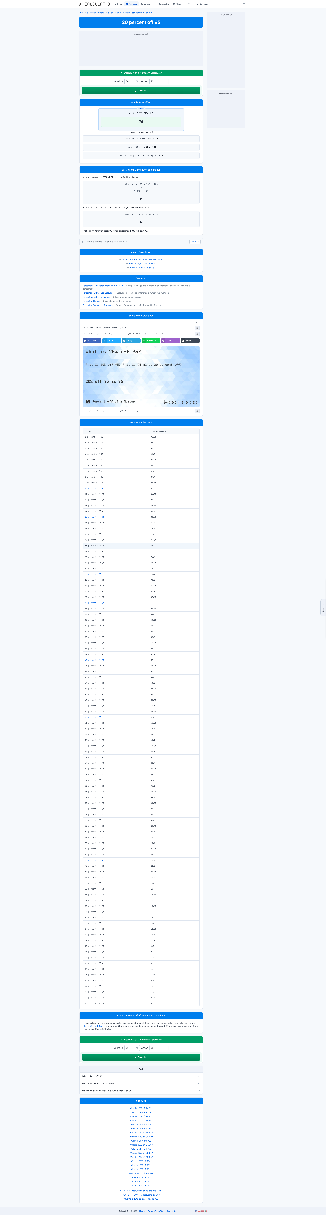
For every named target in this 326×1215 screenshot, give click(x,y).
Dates (119, 4)
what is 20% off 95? (92, 1026)
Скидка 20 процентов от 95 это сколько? (141, 1190)
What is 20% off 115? (141, 1181)
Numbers (133, 4)
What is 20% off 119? (141, 1185)
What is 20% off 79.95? (141, 1116)
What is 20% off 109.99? (141, 1173)
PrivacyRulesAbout (156, 1211)
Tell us (195, 242)
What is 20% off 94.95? (141, 1145)
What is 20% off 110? (141, 1177)
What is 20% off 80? (141, 1124)
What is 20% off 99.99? (141, 1157)
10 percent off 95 (94, 488)
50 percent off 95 (94, 717)
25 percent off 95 (94, 574)
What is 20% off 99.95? (141, 1153)
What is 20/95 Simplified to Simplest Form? (143, 259)
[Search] (244, 4)
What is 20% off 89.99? (141, 1136)
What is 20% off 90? (141, 1140)
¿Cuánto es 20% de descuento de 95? (141, 1195)
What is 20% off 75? (141, 1112)
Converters (145, 4)
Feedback (323, 607)
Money (179, 4)
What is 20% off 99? (141, 1149)
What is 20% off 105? (141, 1165)
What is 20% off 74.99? (141, 1108)
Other (190, 4)
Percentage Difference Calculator (98, 293)
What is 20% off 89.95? (141, 1132)
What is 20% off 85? (141, 1128)
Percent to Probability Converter (98, 305)
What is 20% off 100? (141, 1161)
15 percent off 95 (94, 517)
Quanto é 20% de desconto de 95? (141, 1199)
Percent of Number (92, 301)
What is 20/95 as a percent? (142, 263)
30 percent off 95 (94, 603)
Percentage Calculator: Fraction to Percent (103, 285)
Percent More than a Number (96, 297)
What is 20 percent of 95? (142, 267)
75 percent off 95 (94, 860)
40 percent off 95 (94, 660)
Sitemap (142, 1211)
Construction (164, 4)
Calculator (204, 4)
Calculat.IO (123, 1211)
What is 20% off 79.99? (141, 1120)
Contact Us (171, 1211)
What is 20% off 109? (141, 1169)
